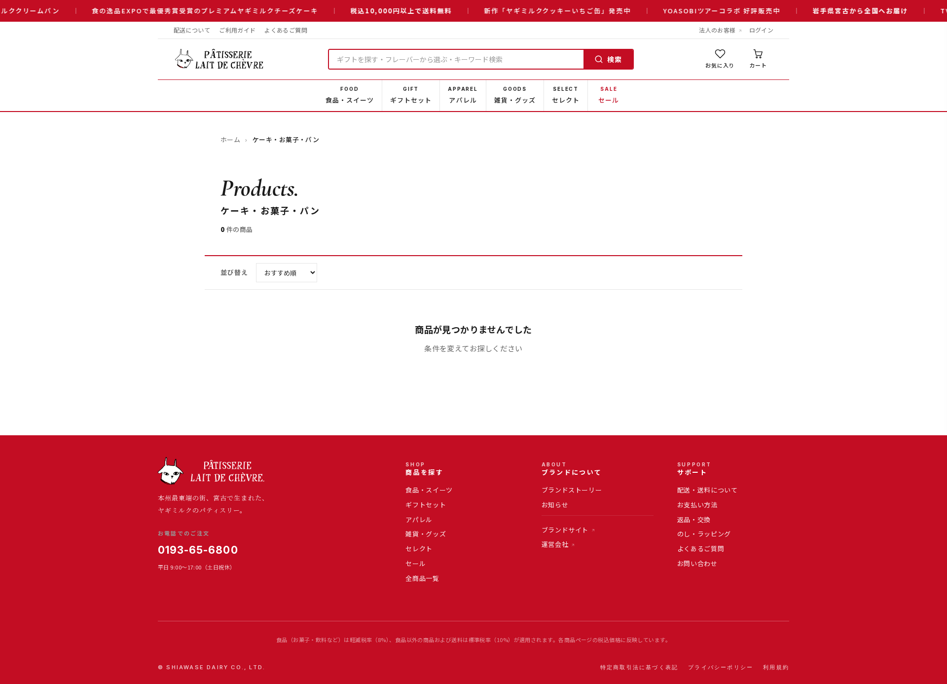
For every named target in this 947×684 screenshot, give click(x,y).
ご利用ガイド (237, 30)
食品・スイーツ (429, 489)
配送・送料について (707, 489)
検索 (614, 59)
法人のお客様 (717, 30)
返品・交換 (694, 519)
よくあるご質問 (285, 30)
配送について (192, 30)
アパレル (419, 519)
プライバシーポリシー (720, 667)
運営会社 (555, 544)
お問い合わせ (697, 563)
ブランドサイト (565, 529)
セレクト (419, 548)
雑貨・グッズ (425, 533)
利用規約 (776, 667)
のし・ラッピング (704, 533)
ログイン (761, 30)
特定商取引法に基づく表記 (639, 667)
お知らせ (555, 504)
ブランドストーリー (572, 489)
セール (415, 563)
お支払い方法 (697, 504)
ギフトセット (425, 504)
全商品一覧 (422, 578)
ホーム (230, 139)
